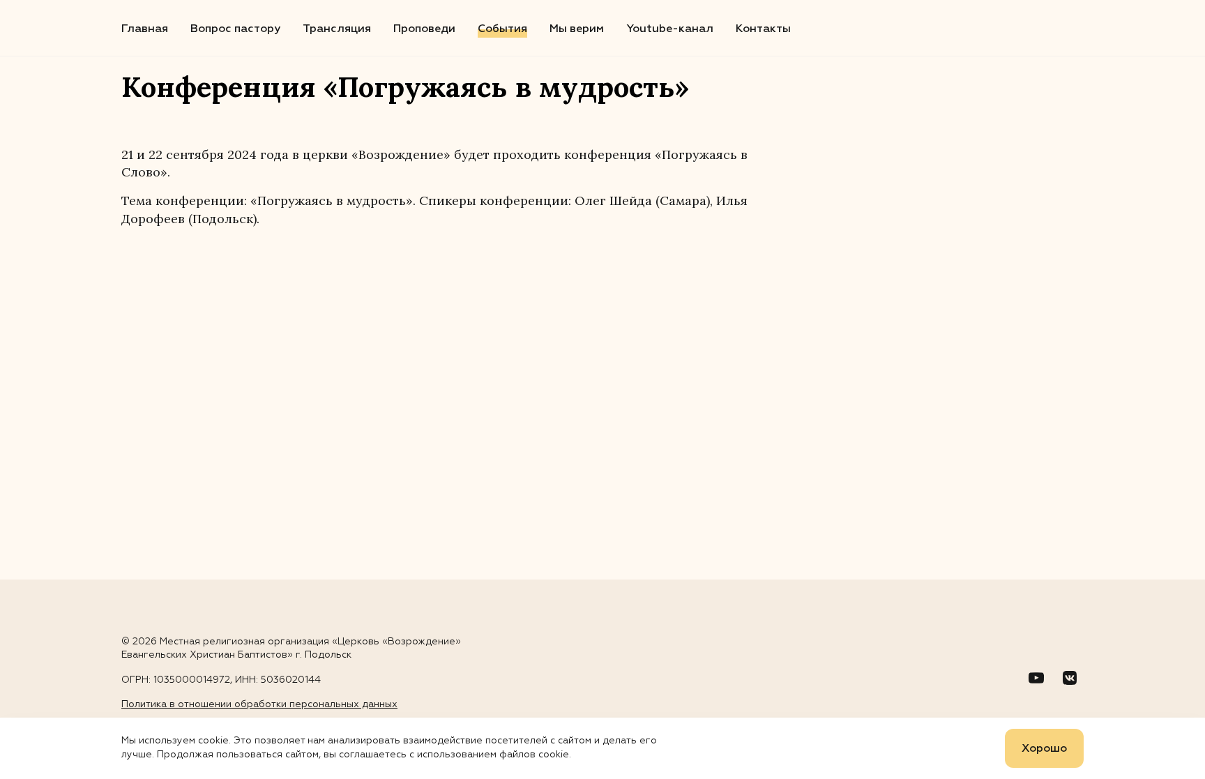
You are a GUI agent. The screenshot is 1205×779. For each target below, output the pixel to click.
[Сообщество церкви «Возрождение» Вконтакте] (1070, 678)
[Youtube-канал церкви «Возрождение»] (1036, 678)
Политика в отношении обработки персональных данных (259, 704)
